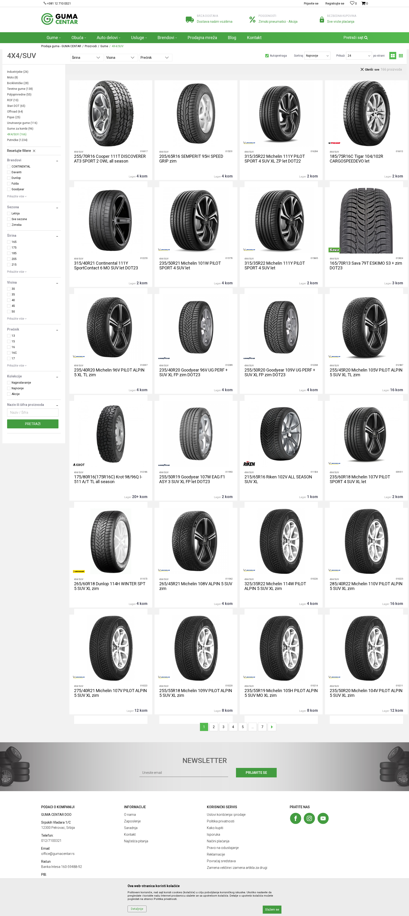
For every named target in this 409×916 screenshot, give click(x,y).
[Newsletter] (249, 47)
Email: (121, 45)
